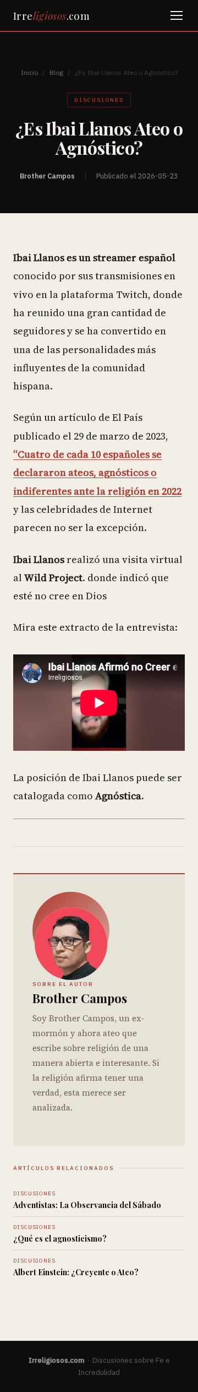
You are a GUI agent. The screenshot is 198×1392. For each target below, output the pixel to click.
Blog (56, 72)
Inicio (29, 72)
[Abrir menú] (176, 15)
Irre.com (51, 15)
